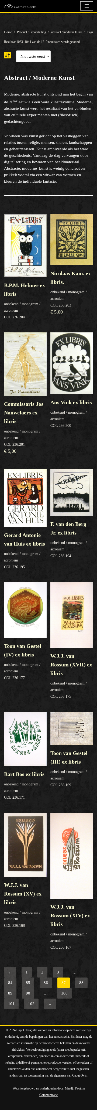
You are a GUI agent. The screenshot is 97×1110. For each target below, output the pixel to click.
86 (46, 982)
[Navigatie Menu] (86, 6)
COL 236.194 (68, 539)
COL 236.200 (71, 413)
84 (10, 982)
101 (11, 1004)
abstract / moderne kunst (66, 32)
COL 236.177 (22, 661)
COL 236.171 (24, 785)
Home (8, 32)
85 (28, 982)
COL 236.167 (70, 926)
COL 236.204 (24, 300)
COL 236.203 (70, 292)
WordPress (65, 1104)
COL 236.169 (69, 768)
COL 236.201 (23, 427)
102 (31, 1004)
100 (64, 993)
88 (81, 982)
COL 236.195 (24, 550)
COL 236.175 (71, 676)
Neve (8, 1104)
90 (28, 993)
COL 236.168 (22, 905)
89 (10, 993)
